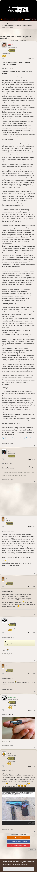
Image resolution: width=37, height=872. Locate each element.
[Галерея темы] (8, 38)
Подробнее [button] (24, 864)
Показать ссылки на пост (7, 443)
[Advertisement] (18, 32)
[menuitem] (33, 19)
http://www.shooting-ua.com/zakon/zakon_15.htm (17, 438)
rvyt (8, 642)
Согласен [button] (18, 869)
